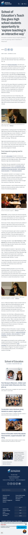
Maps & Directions (19, 497)
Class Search (18, 498)
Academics (5, 497)
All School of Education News (13, 363)
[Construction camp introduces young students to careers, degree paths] (14, 400)
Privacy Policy (3, 524)
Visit (20, 510)
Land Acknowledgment (20, 480)
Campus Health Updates (20, 495)
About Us (4, 502)
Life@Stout (5, 498)
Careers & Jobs (5, 509)
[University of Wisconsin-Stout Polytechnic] (14, 471)
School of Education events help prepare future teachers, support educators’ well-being (13, 436)
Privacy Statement (11, 480)
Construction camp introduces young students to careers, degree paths (12, 410)
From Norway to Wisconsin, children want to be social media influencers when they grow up (13, 385)
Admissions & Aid (6, 495)
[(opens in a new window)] (5, 49)
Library (4, 512)
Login (20, 515)
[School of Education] (8, 456)
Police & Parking (6, 513)
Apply (20, 507)
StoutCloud (18, 500)
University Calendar (6, 510)
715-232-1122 (14, 475)
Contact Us (5, 480)
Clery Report (5, 515)
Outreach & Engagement (7, 500)
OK (2, 532)
